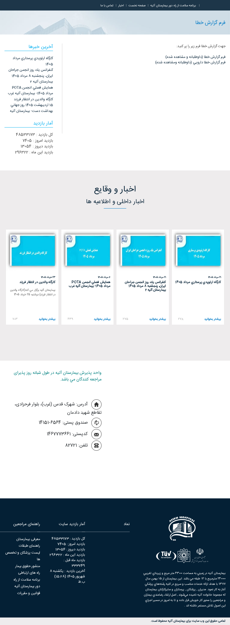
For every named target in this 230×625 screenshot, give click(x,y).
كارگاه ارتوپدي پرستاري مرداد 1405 (33, 61)
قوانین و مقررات (28, 593)
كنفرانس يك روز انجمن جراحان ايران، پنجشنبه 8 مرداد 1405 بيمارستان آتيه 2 (30, 76)
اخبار (121, 5)
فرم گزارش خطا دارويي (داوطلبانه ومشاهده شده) (190, 62)
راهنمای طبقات (29, 546)
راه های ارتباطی (29, 573)
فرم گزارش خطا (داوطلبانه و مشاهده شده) (195, 57)
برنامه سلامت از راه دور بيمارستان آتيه (173, 5)
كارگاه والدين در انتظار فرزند (33, 99)
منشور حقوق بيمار (27, 566)
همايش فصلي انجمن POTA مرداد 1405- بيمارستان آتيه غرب (30, 91)
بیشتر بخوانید (212, 319)
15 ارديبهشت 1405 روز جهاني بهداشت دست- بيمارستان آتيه (31, 108)
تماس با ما (107, 5)
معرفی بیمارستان (28, 539)
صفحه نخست (137, 5)
